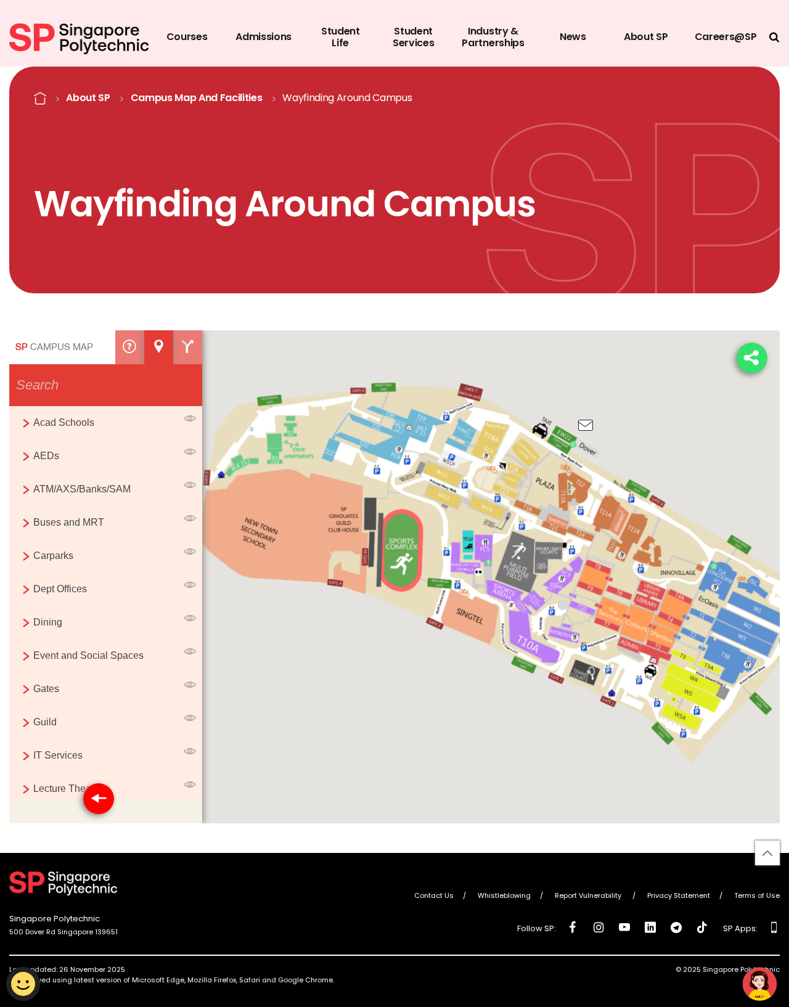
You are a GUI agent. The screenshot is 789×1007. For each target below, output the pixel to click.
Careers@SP (726, 37)
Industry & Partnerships (493, 37)
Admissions (263, 37)
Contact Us (434, 896)
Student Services (413, 37)
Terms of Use (757, 896)
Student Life (340, 37)
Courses (187, 37)
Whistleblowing (504, 896)
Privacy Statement (678, 896)
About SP (646, 37)
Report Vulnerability (589, 896)
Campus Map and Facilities (197, 98)
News (573, 37)
